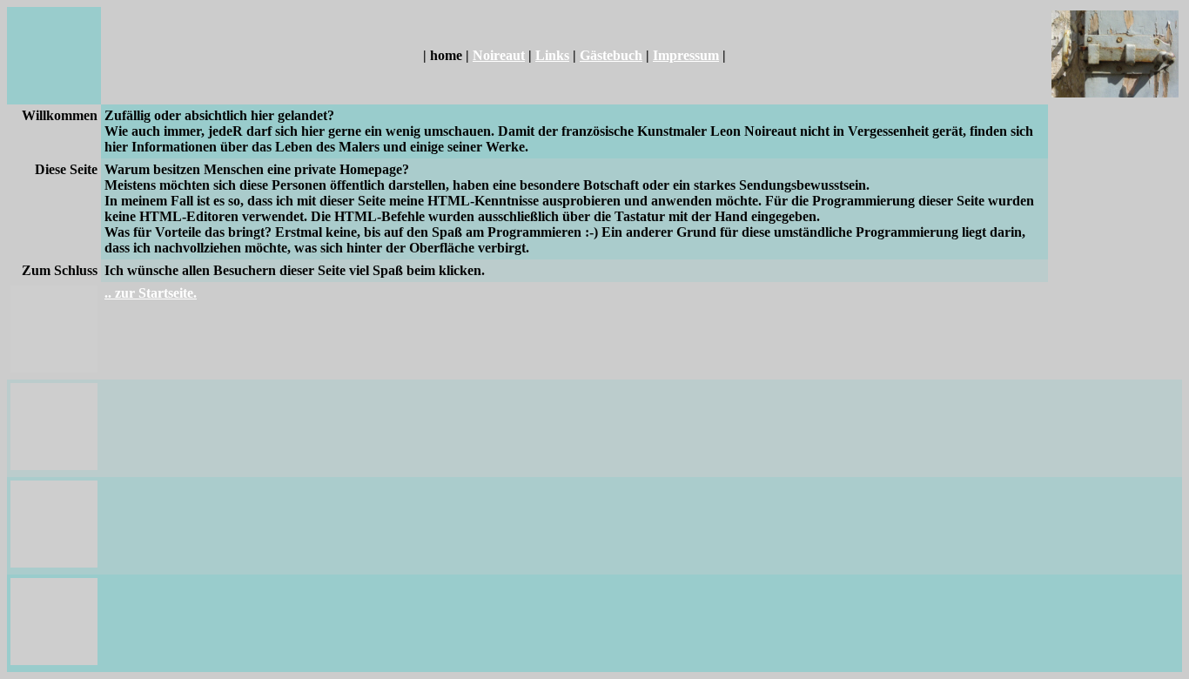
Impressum (686, 55)
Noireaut (499, 55)
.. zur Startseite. (150, 293)
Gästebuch (611, 55)
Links (552, 55)
